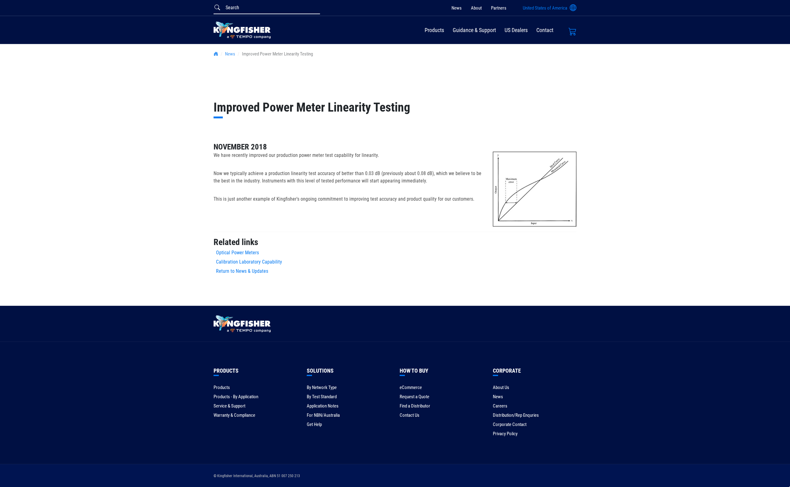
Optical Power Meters (236, 253)
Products (434, 30)
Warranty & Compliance (234, 415)
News (456, 8)
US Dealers (516, 30)
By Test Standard (322, 396)
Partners (498, 8)
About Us (501, 387)
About (476, 8)
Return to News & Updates (242, 271)
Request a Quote (414, 396)
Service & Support (229, 406)
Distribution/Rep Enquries (516, 415)
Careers (500, 406)
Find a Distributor (415, 406)
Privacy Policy (505, 433)
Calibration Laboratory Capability (248, 262)
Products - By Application (236, 396)
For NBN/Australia (323, 415)
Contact (544, 30)
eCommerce (411, 387)
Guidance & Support (474, 30)
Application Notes (323, 406)
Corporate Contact (509, 424)
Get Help (314, 424)
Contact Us (409, 415)
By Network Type (322, 387)
